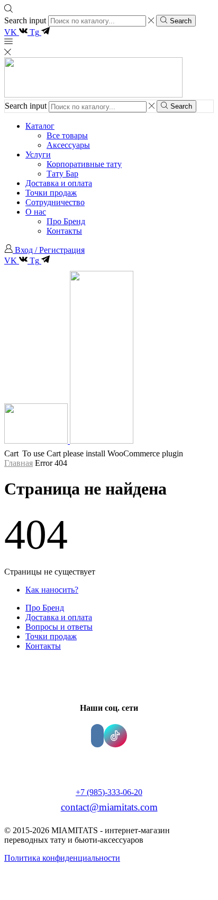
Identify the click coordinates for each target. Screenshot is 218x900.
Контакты (64, 230)
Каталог (39, 125)
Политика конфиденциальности (62, 857)
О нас (35, 211)
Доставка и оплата (58, 183)
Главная (18, 462)
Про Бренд (66, 221)
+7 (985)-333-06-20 (109, 792)
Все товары (67, 135)
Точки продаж (51, 192)
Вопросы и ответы (59, 626)
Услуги (38, 154)
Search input (25, 20)
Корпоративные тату (84, 164)
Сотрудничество (55, 202)
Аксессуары (68, 144)
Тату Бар (62, 173)
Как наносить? (51, 589)
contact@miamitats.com (109, 807)
